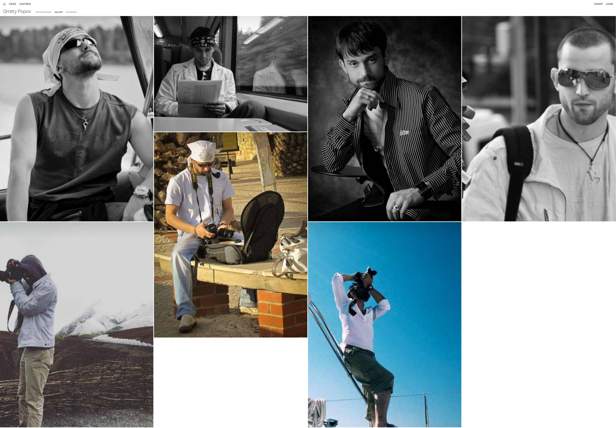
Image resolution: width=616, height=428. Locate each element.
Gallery (58, 12)
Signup (598, 3)
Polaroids (71, 12)
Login (609, 3)
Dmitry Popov (17, 11)
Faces (12, 3)
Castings (25, 3)
